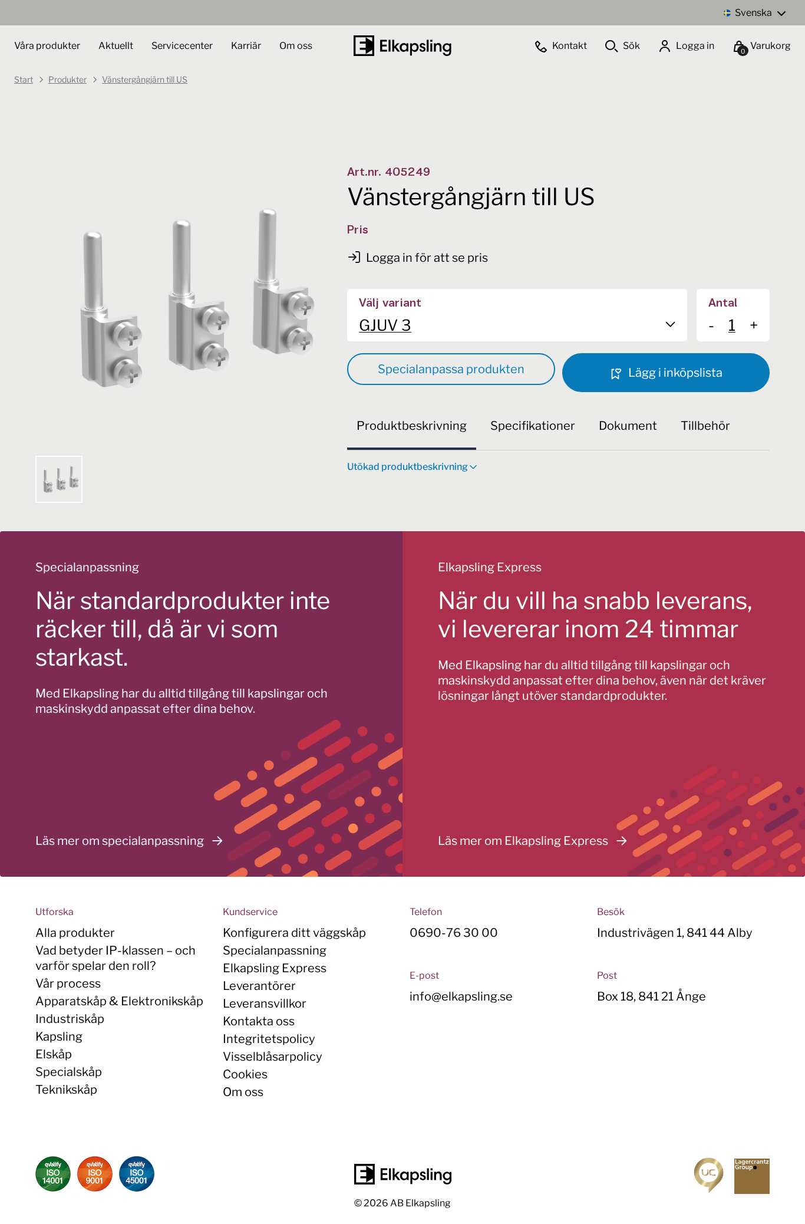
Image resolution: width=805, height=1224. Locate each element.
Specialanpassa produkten (451, 369)
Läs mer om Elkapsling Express (523, 841)
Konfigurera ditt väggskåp (294, 933)
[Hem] (402, 45)
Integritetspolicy (269, 1039)
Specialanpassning (274, 950)
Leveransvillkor (264, 1003)
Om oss (295, 45)
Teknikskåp (66, 1089)
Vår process (68, 983)
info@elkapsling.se (461, 996)
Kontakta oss (259, 1021)
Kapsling (59, 1036)
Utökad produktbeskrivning (407, 466)
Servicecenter (183, 45)
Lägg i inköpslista (674, 373)
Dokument (628, 426)
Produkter (67, 79)
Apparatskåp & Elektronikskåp (119, 1001)
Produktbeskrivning (412, 426)
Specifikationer (532, 426)
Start (23, 79)
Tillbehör (705, 426)
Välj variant (390, 304)
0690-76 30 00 (454, 933)
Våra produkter (47, 45)
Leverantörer (259, 986)
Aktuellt (116, 45)
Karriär (247, 45)
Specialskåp (68, 1072)
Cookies (245, 1074)
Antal (722, 304)
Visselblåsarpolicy (272, 1056)
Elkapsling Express (274, 968)
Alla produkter (75, 933)
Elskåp (53, 1054)
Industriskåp (69, 1019)
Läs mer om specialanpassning (119, 841)
